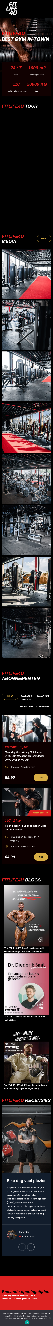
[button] (22, 1232)
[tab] (10, 696)
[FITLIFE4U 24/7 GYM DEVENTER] (13, 9)
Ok (27, 1322)
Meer (44, 238)
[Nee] (50, 1318)
